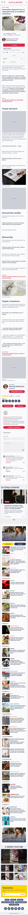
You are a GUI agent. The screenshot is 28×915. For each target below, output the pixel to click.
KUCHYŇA (12, 784)
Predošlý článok (7, 406)
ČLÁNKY (12, 648)
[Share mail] (19, 401)
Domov (3, 7)
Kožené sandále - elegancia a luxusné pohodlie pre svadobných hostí (17, 571)
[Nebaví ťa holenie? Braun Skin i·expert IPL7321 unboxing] (7, 876)
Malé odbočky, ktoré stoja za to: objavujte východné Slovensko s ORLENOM (17, 674)
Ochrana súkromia (21, 902)
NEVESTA (12, 558)
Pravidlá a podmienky (7, 902)
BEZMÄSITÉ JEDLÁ (14, 794)
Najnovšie (20, 544)
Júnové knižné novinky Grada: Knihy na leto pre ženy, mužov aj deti (18, 820)
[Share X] (9, 401)
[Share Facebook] (3, 401)
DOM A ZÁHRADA (14, 704)
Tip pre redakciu (14, 904)
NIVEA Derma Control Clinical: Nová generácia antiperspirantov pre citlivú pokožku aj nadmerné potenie (18, 685)
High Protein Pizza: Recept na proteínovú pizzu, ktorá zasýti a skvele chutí (18, 606)
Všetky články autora (16, 391)
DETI (11, 694)
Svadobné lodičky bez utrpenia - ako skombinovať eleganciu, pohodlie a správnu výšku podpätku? (18, 561)
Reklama (20, 900)
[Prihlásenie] (2, 2)
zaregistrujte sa (7, 423)
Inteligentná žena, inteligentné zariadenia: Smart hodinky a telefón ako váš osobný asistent (17, 662)
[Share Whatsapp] (6, 401)
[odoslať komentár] (23, 450)
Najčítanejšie (8, 544)
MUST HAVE (13, 568)
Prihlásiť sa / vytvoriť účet (14, 427)
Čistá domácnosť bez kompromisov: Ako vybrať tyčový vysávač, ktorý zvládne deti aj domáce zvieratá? (18, 810)
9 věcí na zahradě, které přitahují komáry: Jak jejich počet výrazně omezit (17, 629)
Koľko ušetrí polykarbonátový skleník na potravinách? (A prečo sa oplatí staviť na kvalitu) (18, 707)
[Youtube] (8, 908)
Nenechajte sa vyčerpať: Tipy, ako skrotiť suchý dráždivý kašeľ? (17, 652)
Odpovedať (8, 462)
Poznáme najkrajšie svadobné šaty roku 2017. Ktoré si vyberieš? (14, 277)
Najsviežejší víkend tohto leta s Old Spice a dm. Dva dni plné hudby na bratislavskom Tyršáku (18, 549)
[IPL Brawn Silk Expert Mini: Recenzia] (21, 876)
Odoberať (22, 894)
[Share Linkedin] (16, 401)
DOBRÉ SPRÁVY (14, 671)
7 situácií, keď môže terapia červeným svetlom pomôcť (17, 583)
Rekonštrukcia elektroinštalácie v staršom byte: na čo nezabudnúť (17, 742)
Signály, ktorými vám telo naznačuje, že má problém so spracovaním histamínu (17, 594)
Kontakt (13, 900)
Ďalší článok (20, 406)
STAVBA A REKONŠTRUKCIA (17, 739)
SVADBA (7, 7)
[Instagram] (5, 908)
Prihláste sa (6, 417)
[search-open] (5, 2)
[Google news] (19, 908)
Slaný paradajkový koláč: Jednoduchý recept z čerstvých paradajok (18, 616)
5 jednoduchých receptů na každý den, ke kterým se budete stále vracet (17, 639)
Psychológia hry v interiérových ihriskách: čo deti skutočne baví (17, 697)
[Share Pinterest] (12, 401)
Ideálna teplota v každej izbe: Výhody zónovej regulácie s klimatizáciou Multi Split (17, 775)
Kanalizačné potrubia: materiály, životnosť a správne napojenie (16, 765)
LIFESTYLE (12, 681)
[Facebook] (12, 908)
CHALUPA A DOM (14, 761)
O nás (7, 900)
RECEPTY (12, 603)
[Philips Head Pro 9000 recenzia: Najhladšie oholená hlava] (21, 868)
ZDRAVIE (12, 580)
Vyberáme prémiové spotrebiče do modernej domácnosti (16, 787)
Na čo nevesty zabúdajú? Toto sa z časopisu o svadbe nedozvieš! (13, 354)
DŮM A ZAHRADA (14, 626)
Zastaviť (14, 55)
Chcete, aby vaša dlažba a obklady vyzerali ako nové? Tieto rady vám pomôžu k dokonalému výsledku (17, 720)
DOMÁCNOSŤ (13, 716)
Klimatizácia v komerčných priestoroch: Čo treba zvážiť (17, 751)
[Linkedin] (22, 908)
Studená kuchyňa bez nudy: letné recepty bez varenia (17, 796)
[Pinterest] (15, 908)
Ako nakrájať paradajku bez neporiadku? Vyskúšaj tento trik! (12, 100)
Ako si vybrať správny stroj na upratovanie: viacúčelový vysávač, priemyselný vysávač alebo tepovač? (18, 730)
